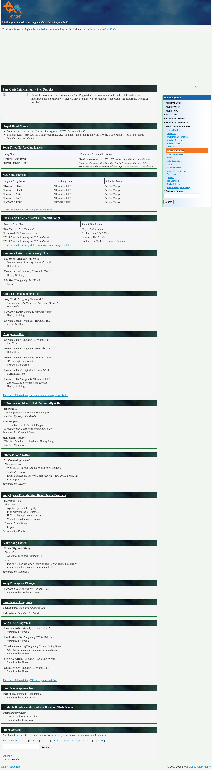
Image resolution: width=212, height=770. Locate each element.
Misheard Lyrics (174, 102)
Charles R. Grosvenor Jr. (198, 766)
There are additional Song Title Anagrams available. (30, 680)
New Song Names (14, 174)
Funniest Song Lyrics (16, 455)
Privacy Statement (10, 766)
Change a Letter (13, 334)
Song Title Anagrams (16, 623)
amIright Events (174, 140)
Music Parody (173, 106)
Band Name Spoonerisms (19, 688)
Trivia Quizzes (173, 184)
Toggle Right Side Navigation (199, 87)
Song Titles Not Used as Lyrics (22, 147)
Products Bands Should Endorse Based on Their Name (38, 707)
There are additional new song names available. (28, 209)
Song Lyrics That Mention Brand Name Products (34, 495)
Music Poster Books (176, 171)
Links (169, 164)
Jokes (170, 158)
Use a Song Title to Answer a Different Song (31, 218)
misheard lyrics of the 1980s (101, 29)
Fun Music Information (18, 89)
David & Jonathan (116, 241)
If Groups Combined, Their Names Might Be (31, 403)
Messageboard (174, 168)
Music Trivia (172, 110)
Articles (170, 147)
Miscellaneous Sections (178, 126)
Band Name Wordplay (177, 118)
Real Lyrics (172, 114)
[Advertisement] (106, 58)
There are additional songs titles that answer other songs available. (37, 245)
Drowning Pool (30, 233)
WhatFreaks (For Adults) (178, 187)
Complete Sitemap (175, 191)
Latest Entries (173, 130)
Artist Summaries (175, 150)
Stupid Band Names (15, 126)
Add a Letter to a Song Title (21, 293)
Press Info (171, 174)
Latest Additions (174, 161)
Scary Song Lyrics (14, 543)
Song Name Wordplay (177, 122)
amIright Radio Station (177, 137)
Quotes (170, 177)
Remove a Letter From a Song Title (25, 253)
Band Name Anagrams (17, 602)
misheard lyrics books (42, 29)
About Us (171, 133)
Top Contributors (175, 181)
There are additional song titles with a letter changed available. (35, 395)
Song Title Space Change (19, 583)
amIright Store (173, 143)
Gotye (103, 237)
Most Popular (10, 740)
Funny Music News (176, 154)
